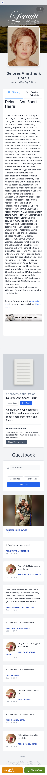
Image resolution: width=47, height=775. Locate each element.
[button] (23, 510)
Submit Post (24, 484)
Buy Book (26, 403)
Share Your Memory (16, 442)
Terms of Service (30, 764)
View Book (12, 403)
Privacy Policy (16, 764)
